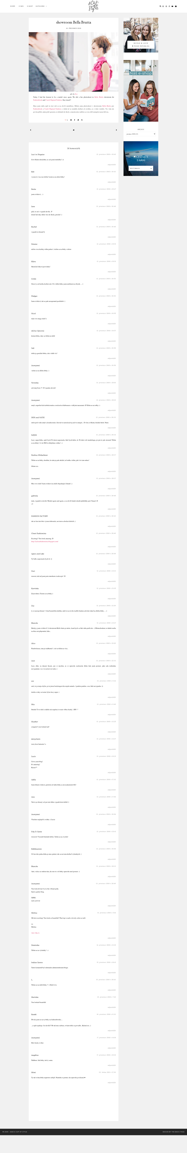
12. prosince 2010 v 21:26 (106, 606)
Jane (33, 206)
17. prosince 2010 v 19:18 (106, 1055)
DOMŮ (12, 6)
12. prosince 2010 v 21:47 (106, 623)
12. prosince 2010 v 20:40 (106, 496)
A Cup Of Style (20, 1132)
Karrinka (35, 588)
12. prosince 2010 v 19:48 (106, 206)
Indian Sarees (37, 962)
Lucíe (33, 756)
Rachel (34, 227)
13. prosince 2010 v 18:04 (106, 814)
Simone (34, 244)
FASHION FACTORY (39, 516)
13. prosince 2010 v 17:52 (106, 797)
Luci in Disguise (38, 154)
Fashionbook (37, 100)
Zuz (32, 606)
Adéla (33, 779)
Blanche (34, 623)
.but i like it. (35, 933)
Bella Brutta (99, 97)
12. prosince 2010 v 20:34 (106, 435)
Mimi (33, 1072)
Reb (32, 172)
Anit (33, 661)
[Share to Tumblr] (81, 120)
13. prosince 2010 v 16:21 (106, 756)
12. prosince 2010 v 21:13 (106, 571)
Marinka (34, 997)
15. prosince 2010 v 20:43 (106, 979)
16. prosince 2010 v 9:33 (106, 1014)
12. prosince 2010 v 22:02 (106, 643)
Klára (33, 261)
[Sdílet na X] (78, 120)
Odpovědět (112, 165)
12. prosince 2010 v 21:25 (106, 588)
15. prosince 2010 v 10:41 (106, 962)
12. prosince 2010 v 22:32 (106, 661)
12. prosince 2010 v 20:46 (106, 533)
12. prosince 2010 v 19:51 (106, 244)
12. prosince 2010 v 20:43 (106, 516)
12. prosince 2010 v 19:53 (106, 279)
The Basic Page (178, 1132)
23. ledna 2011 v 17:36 (107, 1072)
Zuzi (33, 571)
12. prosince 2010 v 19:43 (106, 172)
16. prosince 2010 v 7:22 (106, 997)
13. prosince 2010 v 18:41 (106, 831)
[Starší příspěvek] (116, 130)
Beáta (33, 189)
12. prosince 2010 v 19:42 (106, 154)
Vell (32, 348)
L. (32, 980)
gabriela (34, 496)
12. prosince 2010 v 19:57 (106, 331)
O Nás (21, 6)
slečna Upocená (37, 331)
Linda (33, 279)
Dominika (35, 945)
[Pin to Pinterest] (71, 120)
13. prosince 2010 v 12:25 (106, 721)
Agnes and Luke (37, 554)
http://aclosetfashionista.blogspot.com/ (44, 541)
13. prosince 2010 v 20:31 (106, 866)
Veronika (35, 383)
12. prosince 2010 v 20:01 (106, 383)
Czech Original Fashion (54, 100)
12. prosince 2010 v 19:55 (106, 313)
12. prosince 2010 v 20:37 (106, 455)
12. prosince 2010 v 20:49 (106, 554)
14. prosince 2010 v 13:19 (106, 945)
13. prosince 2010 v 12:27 (106, 739)
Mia (33, 704)
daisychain (35, 739)
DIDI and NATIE (38, 417)
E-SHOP (30, 6)
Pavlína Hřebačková (39, 455)
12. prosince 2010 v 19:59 (106, 348)
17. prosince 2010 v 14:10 (106, 1037)
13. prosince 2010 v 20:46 (106, 883)
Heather (34, 722)
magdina (35, 1055)
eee (32, 681)
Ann (33, 797)
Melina (34, 913)
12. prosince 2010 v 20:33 (106, 417)
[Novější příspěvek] (30, 130)
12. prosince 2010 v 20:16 (106, 400)
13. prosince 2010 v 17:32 (106, 779)
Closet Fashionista (38, 533)
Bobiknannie (36, 849)
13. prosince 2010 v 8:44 (106, 681)
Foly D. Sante (36, 831)
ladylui (34, 435)
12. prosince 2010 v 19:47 (106, 189)
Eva (76, 94)
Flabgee (34, 296)
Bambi (34, 1014)
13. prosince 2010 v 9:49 (106, 704)
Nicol (33, 313)
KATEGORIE (40, 6)
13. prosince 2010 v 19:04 (106, 849)
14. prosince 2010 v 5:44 (106, 913)
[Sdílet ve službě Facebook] (74, 120)
